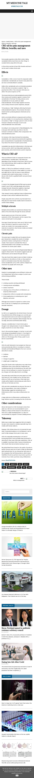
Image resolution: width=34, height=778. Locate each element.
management (11, 467)
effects (26, 464)
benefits (13, 464)
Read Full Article (10, 460)
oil (19, 467)
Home (3, 41)
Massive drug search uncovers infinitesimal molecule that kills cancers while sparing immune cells (16, 762)
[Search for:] (17, 491)
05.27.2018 (5, 52)
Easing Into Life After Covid (13, 662)
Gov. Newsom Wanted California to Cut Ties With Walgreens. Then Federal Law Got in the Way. (15, 595)
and (7, 464)
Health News (9, 41)
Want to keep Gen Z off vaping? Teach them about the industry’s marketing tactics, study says (17, 704)
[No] (32, 772)
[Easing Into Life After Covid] (17, 659)
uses (29, 467)
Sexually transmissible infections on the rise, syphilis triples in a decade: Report (16, 735)
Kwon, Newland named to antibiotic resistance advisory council (16, 629)
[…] (9, 638)
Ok (17, 775)
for (4, 467)
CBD (20, 464)
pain (24, 467)
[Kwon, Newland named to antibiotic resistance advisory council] (17, 625)
